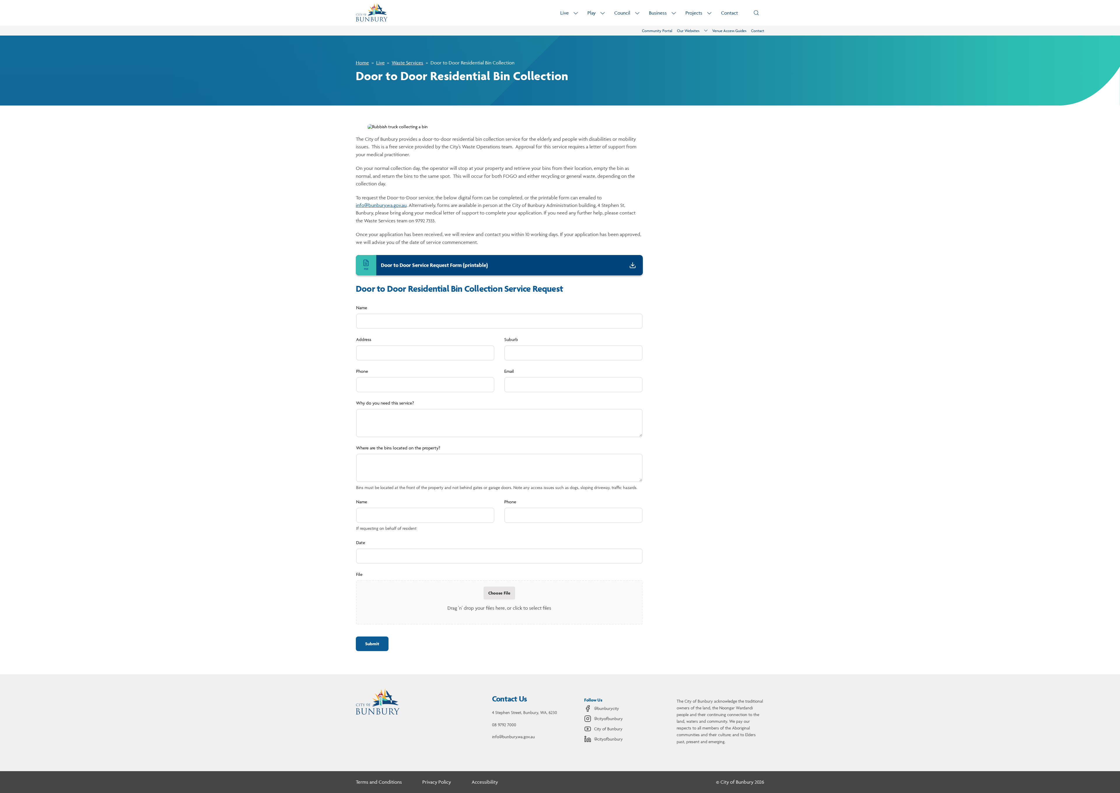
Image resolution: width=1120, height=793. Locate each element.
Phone (362, 371)
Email (509, 371)
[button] (372, 643)
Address (363, 339)
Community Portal (657, 30)
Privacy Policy (436, 782)
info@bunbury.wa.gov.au (381, 205)
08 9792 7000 (504, 724)
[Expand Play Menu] (602, 13)
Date (360, 542)
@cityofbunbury (608, 718)
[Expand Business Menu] (673, 13)
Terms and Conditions (379, 782)
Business (658, 13)
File (359, 574)
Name (361, 307)
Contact (729, 13)
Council (622, 13)
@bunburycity (606, 708)
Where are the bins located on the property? (398, 448)
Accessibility (485, 782)
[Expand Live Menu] (575, 13)
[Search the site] (756, 13)
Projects (693, 13)
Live (564, 13)
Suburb (511, 339)
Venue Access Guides (729, 30)
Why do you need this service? (385, 403)
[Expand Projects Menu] (709, 13)
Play (591, 13)
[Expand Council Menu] (637, 13)
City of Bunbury (608, 728)
